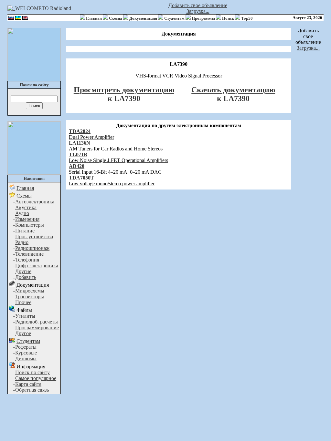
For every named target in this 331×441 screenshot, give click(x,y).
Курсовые (26, 352)
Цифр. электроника (36, 265)
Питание (25, 230)
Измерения (27, 219)
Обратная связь (32, 390)
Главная (94, 18)
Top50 (247, 18)
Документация (143, 18)
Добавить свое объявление (197, 5)
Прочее (23, 302)
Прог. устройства (34, 236)
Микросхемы (29, 290)
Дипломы (26, 358)
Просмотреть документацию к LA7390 (124, 94)
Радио (21, 242)
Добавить (25, 277)
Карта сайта (28, 384)
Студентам (174, 18)
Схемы (115, 18)
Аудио (22, 213)
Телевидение (29, 254)
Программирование (37, 327)
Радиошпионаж (32, 248)
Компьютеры (29, 225)
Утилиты (25, 316)
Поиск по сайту (32, 372)
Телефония (27, 259)
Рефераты (26, 347)
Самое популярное (35, 378)
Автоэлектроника (34, 201)
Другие (23, 271)
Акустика (26, 207)
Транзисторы (29, 296)
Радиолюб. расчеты (36, 321)
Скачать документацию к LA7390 (233, 94)
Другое (23, 333)
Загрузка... (198, 11)
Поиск (228, 18)
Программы (203, 18)
